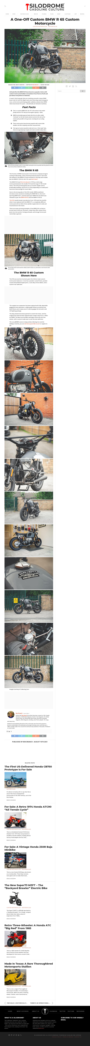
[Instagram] (7, 731)
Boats (36, 13)
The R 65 (11, 200)
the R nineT (34, 179)
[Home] (45, 7)
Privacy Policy (56, 1036)
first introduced (25, 182)
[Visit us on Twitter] (14, 1035)
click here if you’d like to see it (32, 324)
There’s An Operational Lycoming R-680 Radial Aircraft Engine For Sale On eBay (41, 1003)
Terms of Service (68, 1036)
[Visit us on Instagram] (73, 86)
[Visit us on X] (70, 86)
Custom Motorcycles (40, 26)
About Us (35, 1011)
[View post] (15, 780)
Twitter (62, 1011)
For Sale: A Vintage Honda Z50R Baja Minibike (28, 848)
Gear (58, 13)
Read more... (41, 1028)
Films (52, 13)
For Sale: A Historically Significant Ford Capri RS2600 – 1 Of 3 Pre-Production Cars (17, 1003)
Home (7, 13)
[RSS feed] (5, 6)
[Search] (85, 6)
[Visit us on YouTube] (11, 1035)
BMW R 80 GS (24, 197)
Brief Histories (23, 1011)
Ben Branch (35, 84)
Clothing (67, 13)
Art (76, 13)
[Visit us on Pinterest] (16, 1035)
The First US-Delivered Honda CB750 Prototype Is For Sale (28, 768)
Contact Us (77, 1036)
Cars (13, 13)
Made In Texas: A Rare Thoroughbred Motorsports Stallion (28, 965)
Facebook (53, 1011)
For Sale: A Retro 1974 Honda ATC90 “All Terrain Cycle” (27, 808)
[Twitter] (11, 731)
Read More (10, 800)
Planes (44, 13)
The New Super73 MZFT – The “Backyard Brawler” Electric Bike (25, 887)
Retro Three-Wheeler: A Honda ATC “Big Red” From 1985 (27, 927)
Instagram (80, 1011)
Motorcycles (24, 13)
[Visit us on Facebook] (67, 86)
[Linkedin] (9, 731)
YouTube (71, 1011)
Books (82, 13)
